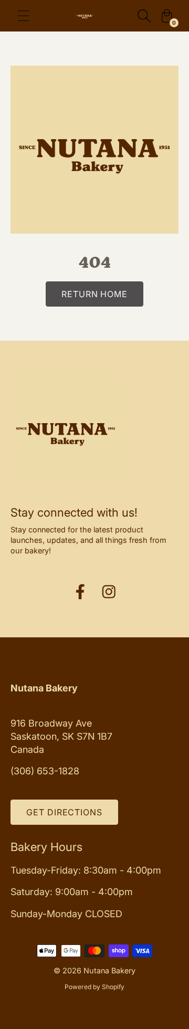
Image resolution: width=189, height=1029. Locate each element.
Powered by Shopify (94, 987)
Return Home (94, 294)
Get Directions (64, 812)
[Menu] (23, 15)
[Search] (143, 15)
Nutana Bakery (109, 970)
